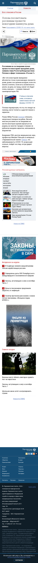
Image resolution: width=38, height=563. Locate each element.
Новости (27, 8)
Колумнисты (6, 475)
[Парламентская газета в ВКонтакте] (29, 454)
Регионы (21, 471)
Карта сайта (32, 487)
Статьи (10, 8)
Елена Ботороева (9, 36)
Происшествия (6, 462)
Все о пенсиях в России (11, 12)
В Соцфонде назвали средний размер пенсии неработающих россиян (17, 267)
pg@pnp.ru (5, 526)
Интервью (21, 473)
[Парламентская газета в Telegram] (31, 454)
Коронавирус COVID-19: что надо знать (20, 27)
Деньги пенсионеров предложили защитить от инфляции (16, 289)
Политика (5, 458)
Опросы (20, 466)
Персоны (21, 469)
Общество (5, 460)
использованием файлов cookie (19, 557)
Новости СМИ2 (19, 224)
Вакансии (21, 480)
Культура (20, 462)
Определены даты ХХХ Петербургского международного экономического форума (18, 274)
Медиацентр (5, 473)
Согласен (19, 560)
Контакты (5, 480)
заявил (24, 140)
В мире (20, 460)
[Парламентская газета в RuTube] (36, 454)
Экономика (21, 458)
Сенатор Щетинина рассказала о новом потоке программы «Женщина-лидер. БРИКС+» (18, 298)
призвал (21, 117)
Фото (3, 469)
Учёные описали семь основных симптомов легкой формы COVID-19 (27, 99)
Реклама (13, 480)
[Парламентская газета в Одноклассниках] (34, 454)
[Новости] (24, 31)
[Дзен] (32, 31)
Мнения (4, 471)
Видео (4, 466)
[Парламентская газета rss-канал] (27, 454)
